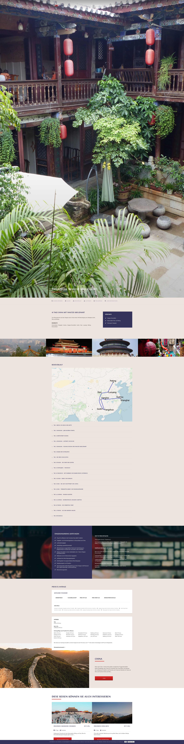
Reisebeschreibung (58, 301)
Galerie (68, 301)
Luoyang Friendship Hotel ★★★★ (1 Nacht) (91, 610)
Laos (105, 5)
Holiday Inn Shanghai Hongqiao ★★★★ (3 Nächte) (64, 608)
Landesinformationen (111, 301)
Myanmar (110, 5)
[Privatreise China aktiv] (112, 713)
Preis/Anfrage (98, 301)
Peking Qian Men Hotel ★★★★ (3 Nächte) (111, 610)
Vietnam (118, 5)
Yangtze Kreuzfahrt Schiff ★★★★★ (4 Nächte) (86, 608)
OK (125, 741)
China (91, 5)
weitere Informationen (63, 739)
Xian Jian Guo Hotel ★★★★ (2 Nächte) (72, 610)
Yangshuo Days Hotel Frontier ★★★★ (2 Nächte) (108, 608)
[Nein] (182, 742)
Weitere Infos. (131, 741)
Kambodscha (98, 5)
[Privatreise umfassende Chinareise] (72, 713)
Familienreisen (126, 5)
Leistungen (88, 301)
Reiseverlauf (78, 301)
